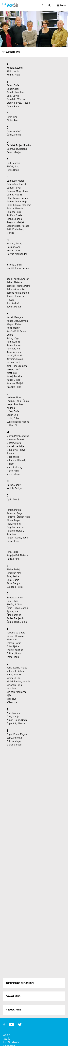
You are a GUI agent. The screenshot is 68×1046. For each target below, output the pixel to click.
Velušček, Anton (15, 671)
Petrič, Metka (14, 510)
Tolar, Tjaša (13, 646)
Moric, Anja (13, 470)
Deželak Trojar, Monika (19, 145)
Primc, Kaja (13, 541)
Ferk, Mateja (13, 163)
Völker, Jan (12, 702)
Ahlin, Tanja (13, 71)
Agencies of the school (20, 983)
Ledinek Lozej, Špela (18, 401)
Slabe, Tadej (13, 569)
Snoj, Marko (13, 580)
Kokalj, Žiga (13, 338)
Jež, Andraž (13, 303)
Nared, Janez (14, 485)
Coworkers (13, 996)
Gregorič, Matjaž (15, 222)
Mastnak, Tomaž (15, 439)
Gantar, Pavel (14, 187)
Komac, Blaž (13, 341)
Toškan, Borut (14, 653)
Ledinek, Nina (14, 397)
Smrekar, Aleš (14, 573)
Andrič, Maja (13, 74)
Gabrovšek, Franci (16, 184)
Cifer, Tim (12, 117)
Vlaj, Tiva (11, 699)
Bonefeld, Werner (16, 99)
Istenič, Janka (14, 264)
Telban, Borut (14, 643)
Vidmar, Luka (13, 678)
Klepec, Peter (14, 324)
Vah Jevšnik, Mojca (17, 667)
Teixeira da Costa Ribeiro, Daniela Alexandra (16, 636)
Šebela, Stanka (15, 597)
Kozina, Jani (13, 362)
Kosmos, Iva (13, 348)
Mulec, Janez (14, 474)
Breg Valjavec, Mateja (18, 102)
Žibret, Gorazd (14, 744)
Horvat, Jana (13, 250)
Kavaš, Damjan (15, 317)
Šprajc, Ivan (13, 611)
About (6, 1035)
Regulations (13, 1009)
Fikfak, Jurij (13, 166)
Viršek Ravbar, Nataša (18, 681)
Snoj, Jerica (13, 576)
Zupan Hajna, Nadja (17, 720)
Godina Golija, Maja (17, 201)
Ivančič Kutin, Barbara (18, 268)
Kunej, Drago (13, 379)
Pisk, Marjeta (14, 523)
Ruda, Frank (13, 558)
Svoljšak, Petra (15, 587)
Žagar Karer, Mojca (17, 734)
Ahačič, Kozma (15, 67)
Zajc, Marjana (14, 713)
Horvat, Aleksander (17, 254)
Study (6, 1038)
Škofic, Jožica (14, 604)
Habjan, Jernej (14, 243)
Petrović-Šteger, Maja (18, 516)
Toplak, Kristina (15, 650)
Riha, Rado (12, 551)
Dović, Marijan (14, 152)
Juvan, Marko (14, 306)
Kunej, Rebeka (14, 376)
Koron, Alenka (14, 345)
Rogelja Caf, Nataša (17, 555)
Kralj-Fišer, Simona (17, 366)
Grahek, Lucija (14, 219)
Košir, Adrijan (14, 352)
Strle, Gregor (13, 583)
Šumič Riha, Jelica (17, 622)
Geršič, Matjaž (14, 194)
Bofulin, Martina (15, 92)
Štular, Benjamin (15, 618)
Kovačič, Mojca (15, 359)
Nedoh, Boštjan (15, 488)
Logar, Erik (12, 415)
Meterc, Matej (14, 443)
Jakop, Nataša (14, 282)
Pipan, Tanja (13, 520)
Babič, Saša (13, 85)
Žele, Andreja (14, 741)
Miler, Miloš (13, 456)
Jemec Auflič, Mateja (18, 292)
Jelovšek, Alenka (16, 289)
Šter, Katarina (14, 615)
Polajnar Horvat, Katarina (15, 532)
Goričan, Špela (14, 215)
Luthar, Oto (12, 425)
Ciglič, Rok (12, 120)
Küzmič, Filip (14, 386)
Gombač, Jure (14, 212)
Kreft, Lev (12, 373)
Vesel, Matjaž (14, 674)
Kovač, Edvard (14, 355)
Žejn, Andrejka (14, 737)
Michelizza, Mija (15, 446)
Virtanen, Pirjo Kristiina (14, 686)
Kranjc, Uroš (13, 369)
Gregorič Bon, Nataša (18, 226)
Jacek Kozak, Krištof (18, 279)
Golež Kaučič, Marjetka (19, 205)
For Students (11, 1042)
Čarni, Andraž (14, 131)
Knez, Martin (13, 327)
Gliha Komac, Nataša (18, 198)
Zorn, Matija (13, 716)
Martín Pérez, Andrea (18, 436)
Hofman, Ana (13, 247)
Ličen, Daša (13, 411)
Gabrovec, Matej (15, 180)
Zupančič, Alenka (16, 723)
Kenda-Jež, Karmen (17, 321)
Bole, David (13, 95)
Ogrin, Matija (13, 499)
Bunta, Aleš (13, 106)
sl (43, 5)
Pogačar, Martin (15, 527)
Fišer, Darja (13, 170)
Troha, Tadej (13, 657)
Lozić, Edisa (13, 418)
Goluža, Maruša (15, 208)
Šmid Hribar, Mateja (17, 608)
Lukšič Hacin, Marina (18, 421)
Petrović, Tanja (14, 513)
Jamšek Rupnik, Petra (18, 285)
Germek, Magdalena (17, 191)
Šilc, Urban (12, 601)
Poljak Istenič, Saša (17, 537)
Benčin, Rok (13, 89)
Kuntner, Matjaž (15, 383)
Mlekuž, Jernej (14, 467)
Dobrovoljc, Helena (17, 149)
